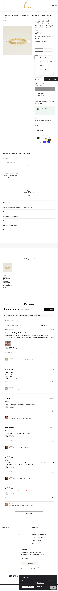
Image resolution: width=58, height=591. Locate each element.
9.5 (50, 70)
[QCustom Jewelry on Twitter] (25, 568)
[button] (31, 309)
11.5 (51, 74)
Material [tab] (14, 153)
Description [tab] (6, 153)
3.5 (50, 57)
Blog (33, 543)
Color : (40, 47)
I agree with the (43, 84)
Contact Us (35, 546)
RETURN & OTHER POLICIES (39, 535)
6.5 (41, 65)
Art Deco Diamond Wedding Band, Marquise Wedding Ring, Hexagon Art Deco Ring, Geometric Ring (7, 280)
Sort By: (43, 325)
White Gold (39, 50)
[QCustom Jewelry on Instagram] (32, 568)
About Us (34, 532)
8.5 (41, 70)
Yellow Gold (48, 50)
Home (5, 14)
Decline (40, 586)
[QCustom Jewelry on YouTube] (35, 568)
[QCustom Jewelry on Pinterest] (28, 568)
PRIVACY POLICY (36, 540)
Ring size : (38, 54)
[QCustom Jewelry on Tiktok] (39, 568)
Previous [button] (6, 41)
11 (46, 74)
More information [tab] (24, 153)
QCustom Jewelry (6, 274)
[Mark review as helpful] (52, 352)
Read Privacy (40, 583)
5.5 (51, 61)
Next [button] (29, 41)
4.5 (41, 61)
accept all (28, 586)
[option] (17, 40)
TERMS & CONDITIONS (38, 537)
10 (36, 74)
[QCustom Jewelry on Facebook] (22, 568)
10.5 (41, 74)
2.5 (41, 57)
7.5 (50, 65)
